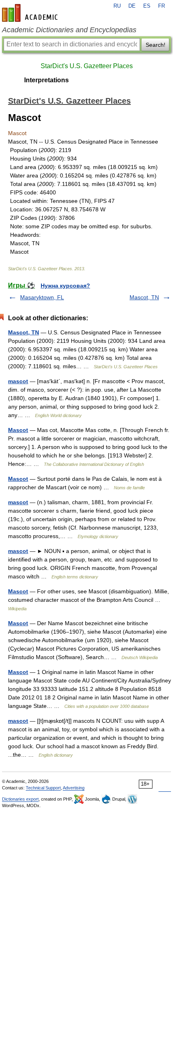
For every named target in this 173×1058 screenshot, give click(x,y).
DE (132, 6)
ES (146, 6)
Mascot (18, 430)
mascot (18, 381)
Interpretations (46, 80)
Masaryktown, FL (42, 297)
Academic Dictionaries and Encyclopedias (69, 30)
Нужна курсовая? (65, 285)
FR (161, 6)
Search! (155, 45)
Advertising (73, 787)
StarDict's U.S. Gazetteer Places (87, 66)
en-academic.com (31, 13)
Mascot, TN (144, 297)
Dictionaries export (20, 799)
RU (117, 6)
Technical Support (43, 787)
